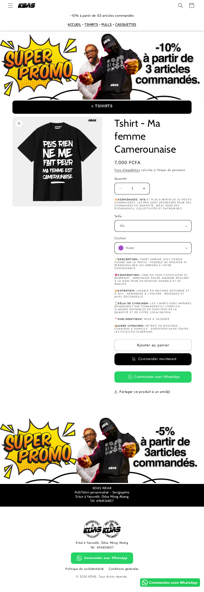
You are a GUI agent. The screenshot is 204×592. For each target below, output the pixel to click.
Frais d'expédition (127, 170)
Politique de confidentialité (84, 569)
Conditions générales (124, 569)
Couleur (120, 238)
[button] (10, 5)
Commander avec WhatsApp (157, 377)
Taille (118, 216)
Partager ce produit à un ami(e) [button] (144, 391)
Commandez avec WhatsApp (105, 558)
